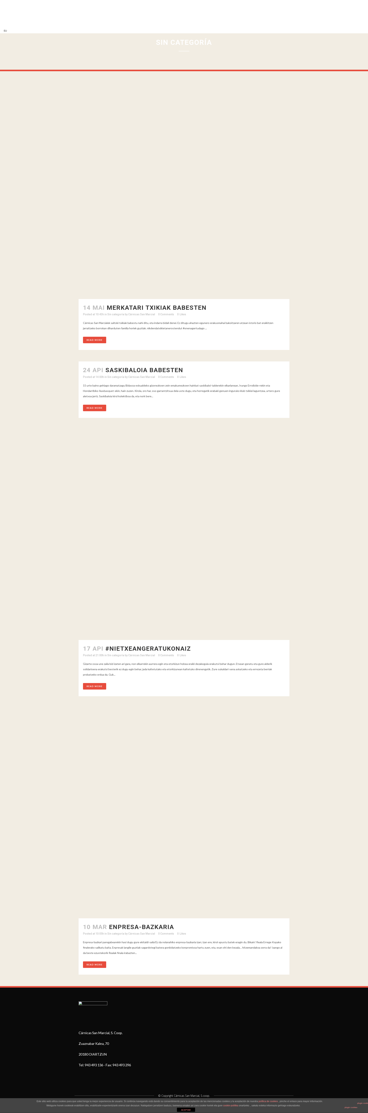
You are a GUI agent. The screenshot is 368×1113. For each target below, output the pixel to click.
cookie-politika (230, 1105)
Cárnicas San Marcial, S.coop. (192, 1095)
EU (5, 30)
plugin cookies (351, 1107)
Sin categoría (115, 314)
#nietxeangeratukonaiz (148, 648)
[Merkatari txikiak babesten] (184, 193)
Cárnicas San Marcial (141, 314)
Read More (95, 340)
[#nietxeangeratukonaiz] (184, 534)
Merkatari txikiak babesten (157, 307)
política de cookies (268, 1101)
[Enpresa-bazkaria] (184, 813)
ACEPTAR (186, 1110)
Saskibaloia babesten (144, 370)
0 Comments (166, 314)
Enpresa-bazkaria (141, 927)
